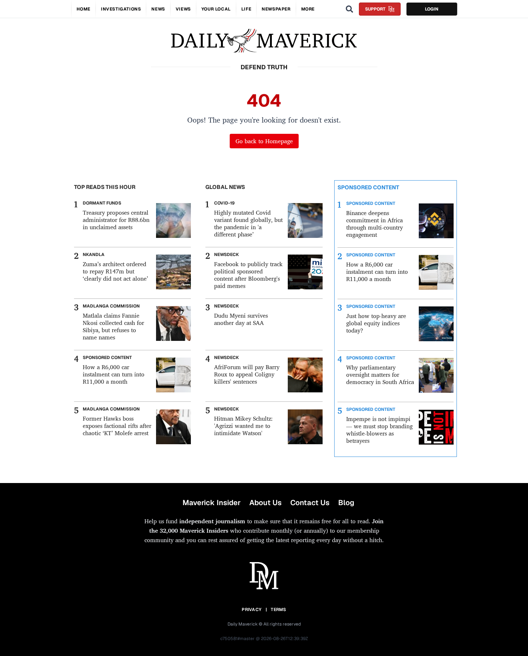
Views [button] (183, 9)
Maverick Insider (212, 502)
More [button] (308, 9)
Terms (278, 609)
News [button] (158, 9)
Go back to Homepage (264, 141)
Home (83, 9)
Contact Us (310, 502)
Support (375, 9)
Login (431, 9)
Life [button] (246, 9)
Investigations (121, 9)
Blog (346, 502)
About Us (265, 502)
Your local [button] (216, 9)
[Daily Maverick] (264, 40)
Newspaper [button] (276, 9)
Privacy (251, 609)
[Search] (349, 9)
